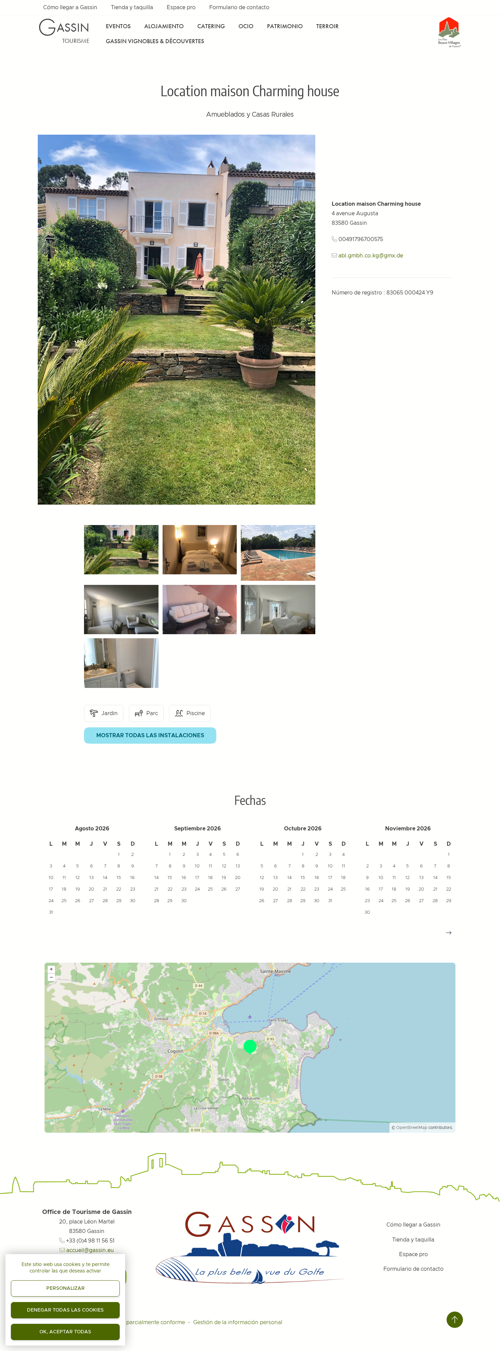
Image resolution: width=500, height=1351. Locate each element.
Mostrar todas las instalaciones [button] (150, 735)
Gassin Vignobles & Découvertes (155, 41)
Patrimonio (285, 26)
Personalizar (65, 1288)
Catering (211, 26)
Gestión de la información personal (237, 1322)
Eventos (118, 26)
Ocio (245, 26)
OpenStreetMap (412, 1128)
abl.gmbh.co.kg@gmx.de (370, 255)
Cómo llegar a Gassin (70, 7)
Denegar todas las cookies (65, 1310)
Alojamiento (164, 26)
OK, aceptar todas (65, 1332)
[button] (448, 932)
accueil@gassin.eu (89, 1250)
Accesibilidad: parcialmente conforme (137, 1322)
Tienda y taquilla (132, 7)
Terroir (327, 26)
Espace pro (181, 7)
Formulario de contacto (239, 7)
